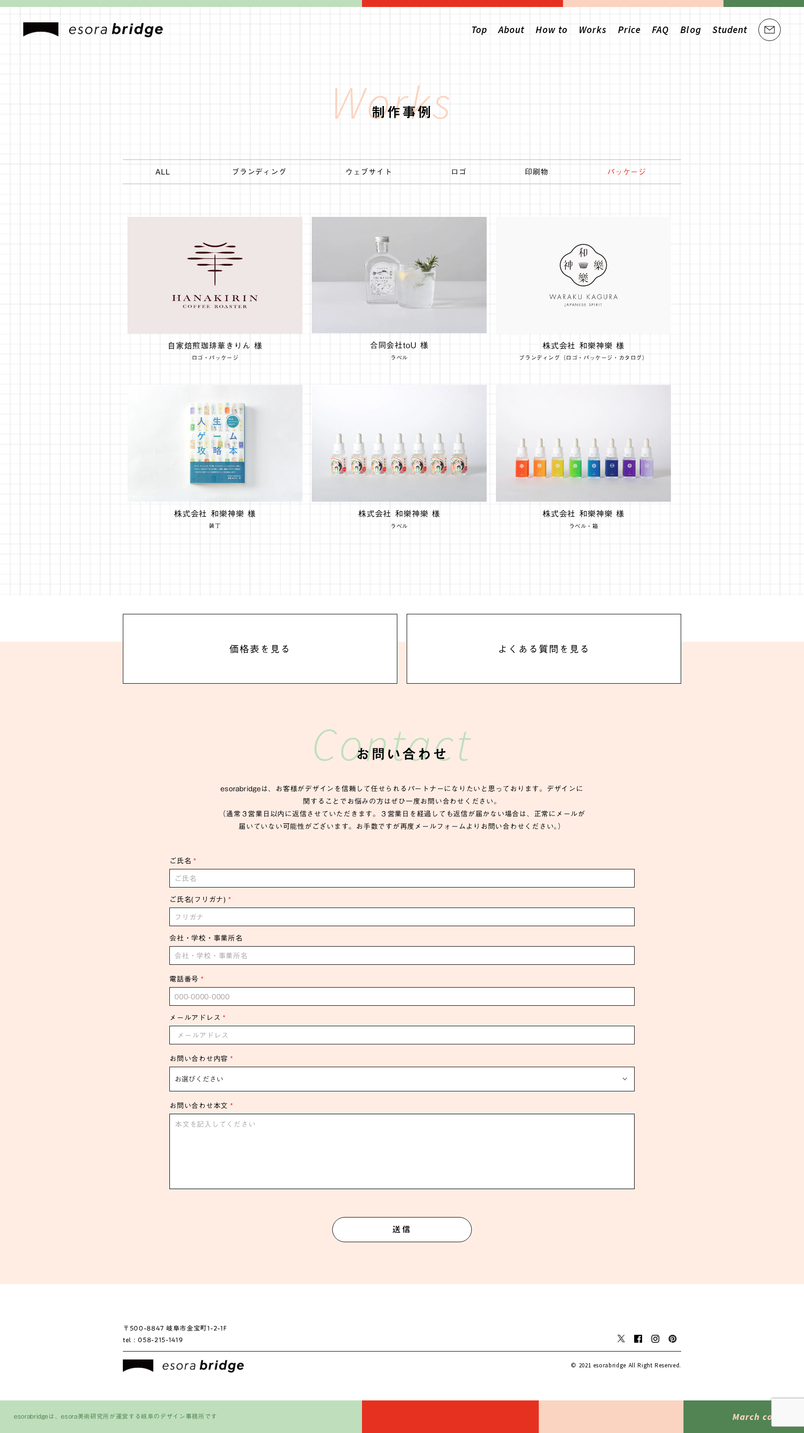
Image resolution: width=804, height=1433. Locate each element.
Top (479, 29)
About (511, 29)
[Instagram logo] (655, 1339)
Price (629, 29)
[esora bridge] (183, 1365)
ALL (162, 172)
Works (593, 29)
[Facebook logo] (638, 1339)
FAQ (660, 29)
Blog (690, 29)
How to (551, 29)
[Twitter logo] (621, 1338)
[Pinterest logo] (673, 1339)
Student (729, 29)
